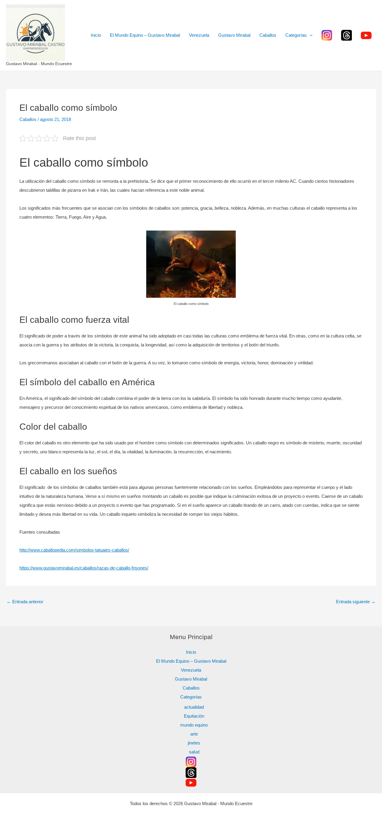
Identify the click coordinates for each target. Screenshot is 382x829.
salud (194, 751)
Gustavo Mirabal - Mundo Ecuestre (39, 63)
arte (194, 733)
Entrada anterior (25, 601)
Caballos (267, 35)
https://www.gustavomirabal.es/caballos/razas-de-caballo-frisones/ (83, 567)
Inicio (96, 35)
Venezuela (199, 35)
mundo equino (194, 724)
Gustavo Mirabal (234, 35)
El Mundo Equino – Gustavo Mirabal (145, 35)
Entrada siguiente (355, 601)
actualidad (194, 707)
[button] (309, 35)
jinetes (194, 742)
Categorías (296, 35)
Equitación (194, 716)
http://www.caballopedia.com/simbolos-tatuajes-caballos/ (74, 549)
